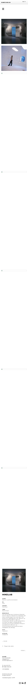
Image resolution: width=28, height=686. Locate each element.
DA (23, 1)
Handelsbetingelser (6, 677)
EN (25, 1)
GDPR (13, 677)
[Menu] (3, 9)
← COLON (4, 641)
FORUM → (23, 650)
